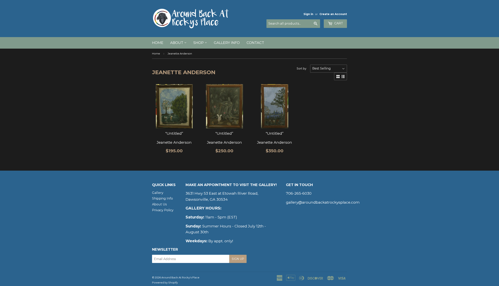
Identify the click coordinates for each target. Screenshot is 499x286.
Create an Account (333, 14)
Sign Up (238, 259)
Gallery (157, 193)
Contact (255, 43)
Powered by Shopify (165, 282)
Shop (199, 43)
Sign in (308, 14)
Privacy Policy (162, 210)
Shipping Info (162, 198)
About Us (159, 204)
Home (157, 43)
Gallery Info (227, 43)
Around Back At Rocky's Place (180, 277)
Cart (338, 23)
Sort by (301, 68)
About (177, 43)
